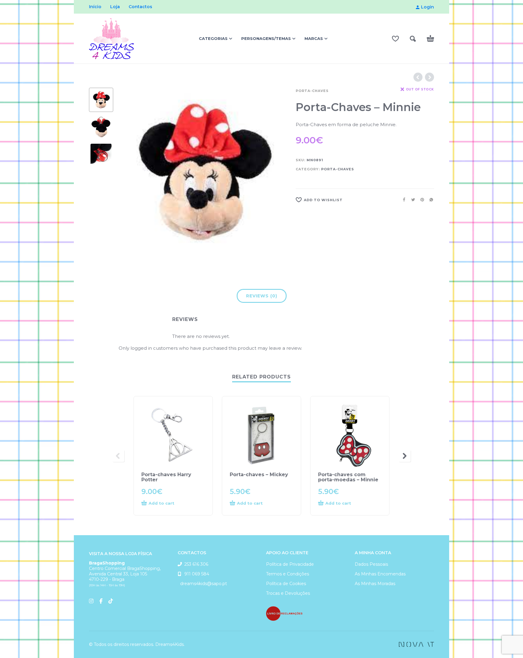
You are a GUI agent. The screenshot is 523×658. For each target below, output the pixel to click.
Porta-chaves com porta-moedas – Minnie (348, 477)
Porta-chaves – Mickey (259, 474)
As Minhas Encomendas (380, 574)
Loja (115, 6)
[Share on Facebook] (402, 200)
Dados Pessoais (371, 564)
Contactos (140, 6)
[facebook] (416, 644)
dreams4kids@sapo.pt (202, 583)
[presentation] (131, 172)
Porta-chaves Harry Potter (166, 477)
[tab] (261, 297)
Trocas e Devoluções (288, 593)
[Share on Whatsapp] (429, 200)
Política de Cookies (286, 583)
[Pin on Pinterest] (420, 200)
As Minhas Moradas (375, 583)
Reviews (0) (261, 296)
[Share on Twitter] (411, 200)
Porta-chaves (312, 91)
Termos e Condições (287, 574)
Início (95, 6)
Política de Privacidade (290, 564)
